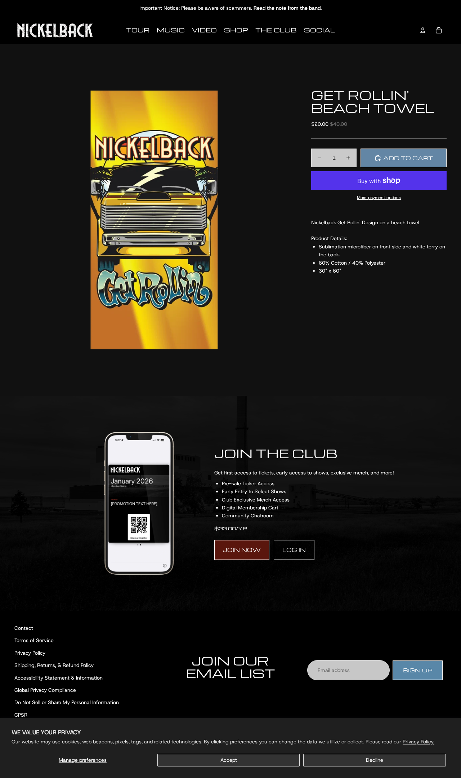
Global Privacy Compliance (45, 690)
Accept (228, 760)
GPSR (20, 715)
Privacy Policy (29, 653)
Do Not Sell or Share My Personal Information (66, 702)
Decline (374, 760)
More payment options (379, 197)
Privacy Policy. (418, 741)
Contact (23, 628)
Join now (242, 549)
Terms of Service (34, 640)
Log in (294, 549)
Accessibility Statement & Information (58, 678)
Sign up (418, 670)
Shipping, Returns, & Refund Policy (54, 665)
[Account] (423, 30)
